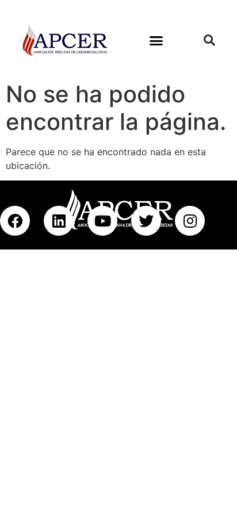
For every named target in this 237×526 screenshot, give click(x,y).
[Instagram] (190, 221)
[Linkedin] (59, 221)
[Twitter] (146, 221)
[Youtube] (102, 221)
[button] (156, 40)
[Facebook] (15, 221)
